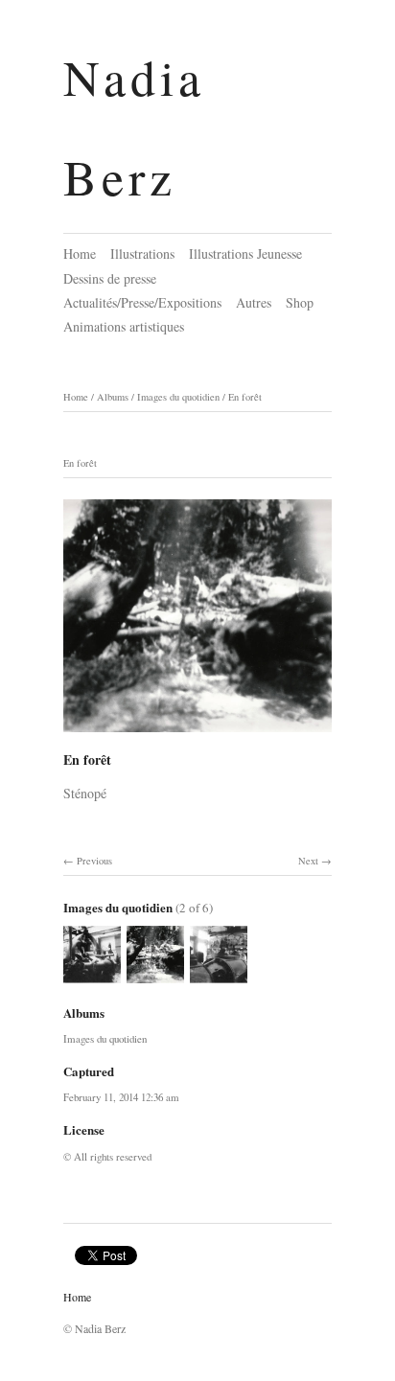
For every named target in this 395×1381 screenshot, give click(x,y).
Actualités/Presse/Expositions (142, 302)
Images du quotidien (178, 396)
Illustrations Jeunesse (245, 253)
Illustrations (142, 253)
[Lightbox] (197, 734)
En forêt (245, 396)
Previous (94, 860)
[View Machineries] (92, 974)
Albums (112, 396)
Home (79, 253)
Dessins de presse (109, 278)
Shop (300, 302)
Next (308, 860)
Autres (253, 302)
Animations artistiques (123, 326)
